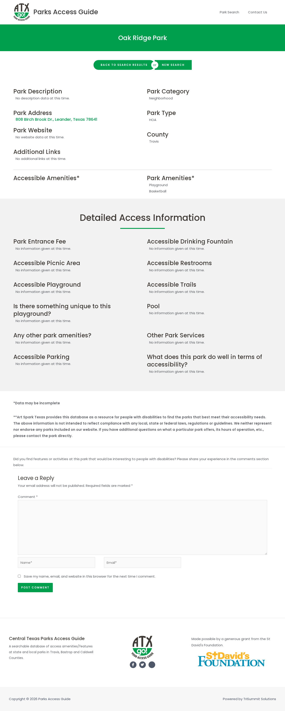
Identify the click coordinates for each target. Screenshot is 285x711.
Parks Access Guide (65, 12)
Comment (28, 496)
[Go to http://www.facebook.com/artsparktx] (133, 664)
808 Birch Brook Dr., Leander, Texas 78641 (56, 119)
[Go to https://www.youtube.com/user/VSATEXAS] (152, 665)
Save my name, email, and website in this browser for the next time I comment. (89, 576)
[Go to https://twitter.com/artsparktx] (142, 664)
